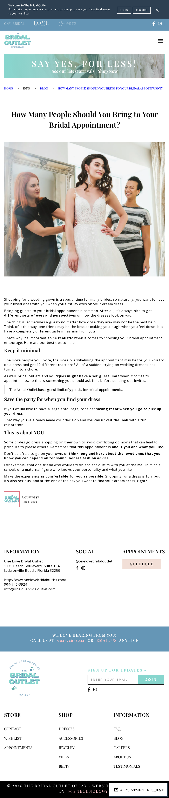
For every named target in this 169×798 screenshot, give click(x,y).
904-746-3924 (71, 640)
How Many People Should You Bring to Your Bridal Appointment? (110, 88)
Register (141, 10)
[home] (17, 40)
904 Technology (88, 791)
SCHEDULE (141, 563)
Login (124, 10)
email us (106, 640)
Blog (44, 88)
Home (8, 88)
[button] (161, 41)
